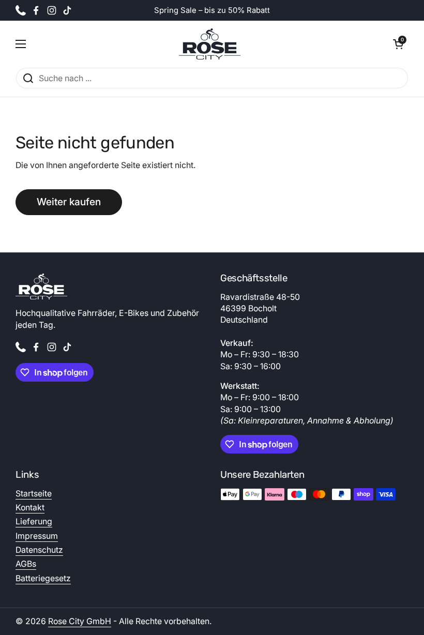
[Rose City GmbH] (209, 43)
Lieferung (34, 521)
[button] (398, 44)
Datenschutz (39, 550)
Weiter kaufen (69, 201)
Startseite (34, 493)
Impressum (37, 536)
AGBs (26, 564)
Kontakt (30, 507)
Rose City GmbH (79, 621)
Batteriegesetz (43, 578)
